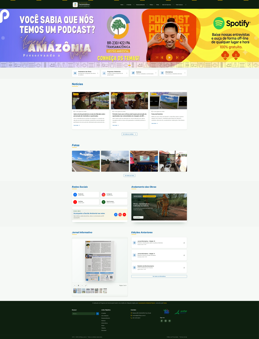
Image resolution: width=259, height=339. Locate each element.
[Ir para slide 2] (129, 65)
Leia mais (76, 125)
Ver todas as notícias (128, 134)
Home (121, 4)
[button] (99, 261)
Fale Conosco (179, 4)
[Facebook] (115, 214)
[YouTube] (124, 214)
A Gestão (129, 4)
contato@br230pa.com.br (139, 315)
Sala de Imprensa (166, 4)
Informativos (104, 323)
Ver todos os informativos (159, 276)
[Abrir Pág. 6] (96, 290)
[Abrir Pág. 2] (79, 290)
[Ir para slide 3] (131, 65)
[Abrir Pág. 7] (101, 290)
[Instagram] (120, 214)
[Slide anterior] (3, 38)
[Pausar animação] (78, 285)
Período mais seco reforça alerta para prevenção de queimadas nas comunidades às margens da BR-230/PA (129, 116)
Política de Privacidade (172, 337)
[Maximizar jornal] (85, 285)
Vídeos (151, 4)
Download (103, 330)
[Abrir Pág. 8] (105, 290)
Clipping (103, 328)
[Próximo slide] (256, 38)
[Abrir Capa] (75, 290)
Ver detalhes (137, 217)
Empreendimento (140, 4)
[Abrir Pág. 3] (83, 290)
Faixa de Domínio (157, 114)
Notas (102, 325)
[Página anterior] (74, 285)
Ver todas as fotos (129, 175)
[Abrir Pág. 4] (88, 290)
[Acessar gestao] (186, 4)
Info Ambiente (104, 315)
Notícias (103, 320)
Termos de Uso (183, 337)
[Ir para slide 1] (127, 65)
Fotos (157, 4)
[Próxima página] (82, 285)
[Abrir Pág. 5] (92, 290)
